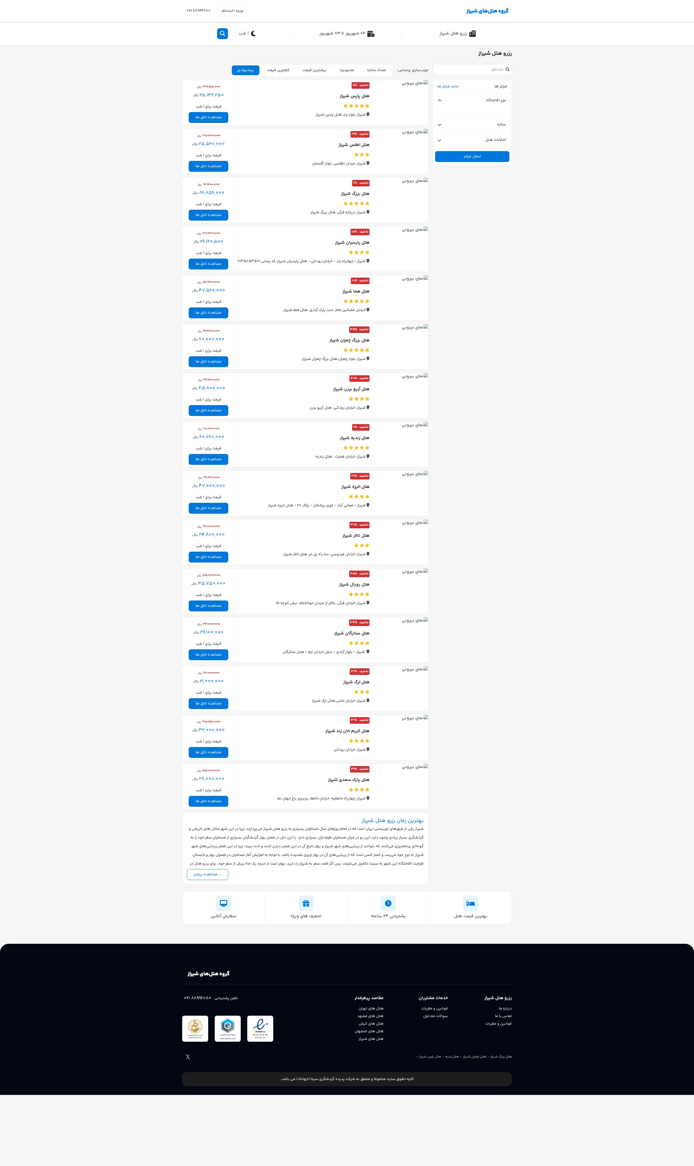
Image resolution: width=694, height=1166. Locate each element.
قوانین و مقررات (498, 1024)
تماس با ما (503, 1016)
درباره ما (505, 1008)
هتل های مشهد (370, 1016)
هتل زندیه (452, 1057)
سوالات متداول (435, 1016)
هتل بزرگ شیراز (501, 1057)
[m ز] (486, 11)
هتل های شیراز (371, 1039)
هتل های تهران (371, 1008)
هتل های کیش (371, 1024)
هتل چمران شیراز (474, 1057)
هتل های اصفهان (369, 1031)
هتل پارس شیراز (430, 1057)
